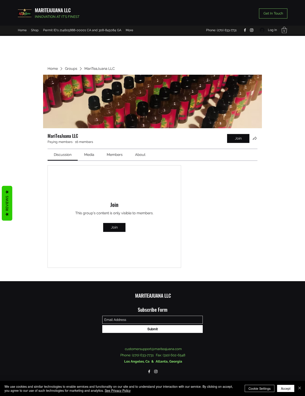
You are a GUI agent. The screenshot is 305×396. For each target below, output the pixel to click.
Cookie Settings (260, 388)
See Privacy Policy (118, 390)
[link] (62, 155)
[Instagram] (251, 30)
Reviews (7, 203)
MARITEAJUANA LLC (53, 10)
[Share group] (254, 138)
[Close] (299, 388)
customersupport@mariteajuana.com (153, 349)
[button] (284, 30)
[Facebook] (245, 30)
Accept (285, 388)
